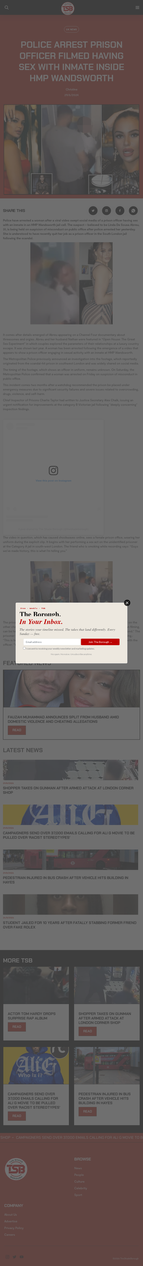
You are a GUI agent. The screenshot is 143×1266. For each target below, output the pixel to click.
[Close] (127, 603)
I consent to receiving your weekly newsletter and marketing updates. (60, 648)
